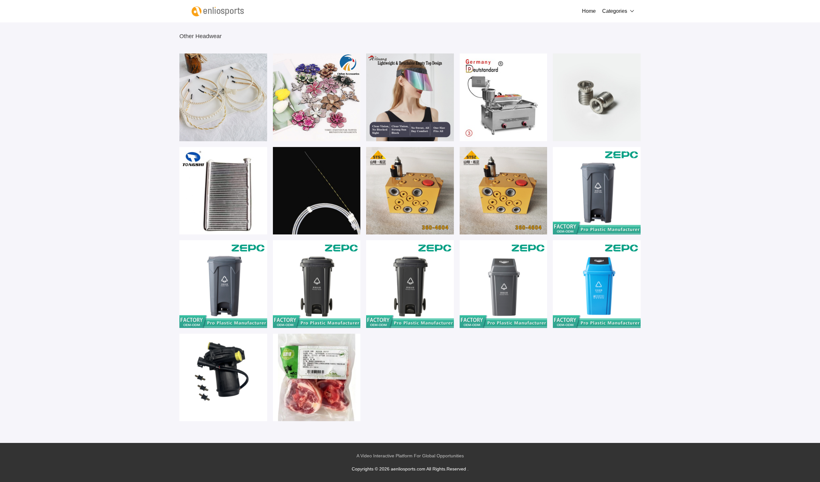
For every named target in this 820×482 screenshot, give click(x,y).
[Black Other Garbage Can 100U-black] (317, 284)
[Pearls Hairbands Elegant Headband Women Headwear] (223, 97)
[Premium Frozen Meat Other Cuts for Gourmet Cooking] (317, 377)
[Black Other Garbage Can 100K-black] (597, 191)
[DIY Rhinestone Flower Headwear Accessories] (317, 97)
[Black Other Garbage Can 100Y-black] (503, 284)
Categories (614, 11)
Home (589, 11)
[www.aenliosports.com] (218, 11)
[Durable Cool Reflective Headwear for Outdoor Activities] (410, 97)
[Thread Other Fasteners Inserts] (597, 97)
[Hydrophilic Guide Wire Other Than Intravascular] (317, 191)
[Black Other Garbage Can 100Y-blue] (597, 284)
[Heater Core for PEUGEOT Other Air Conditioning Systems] (223, 191)
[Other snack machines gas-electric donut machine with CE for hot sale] (503, 97)
